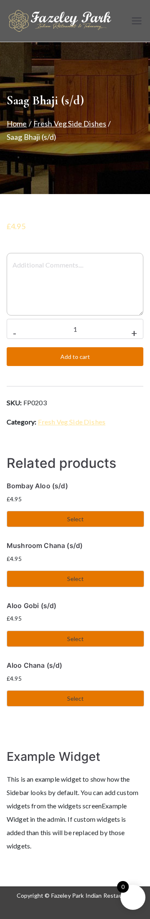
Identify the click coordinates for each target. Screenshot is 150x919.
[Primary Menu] (136, 21)
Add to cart (75, 356)
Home (17, 123)
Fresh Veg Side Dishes (69, 123)
